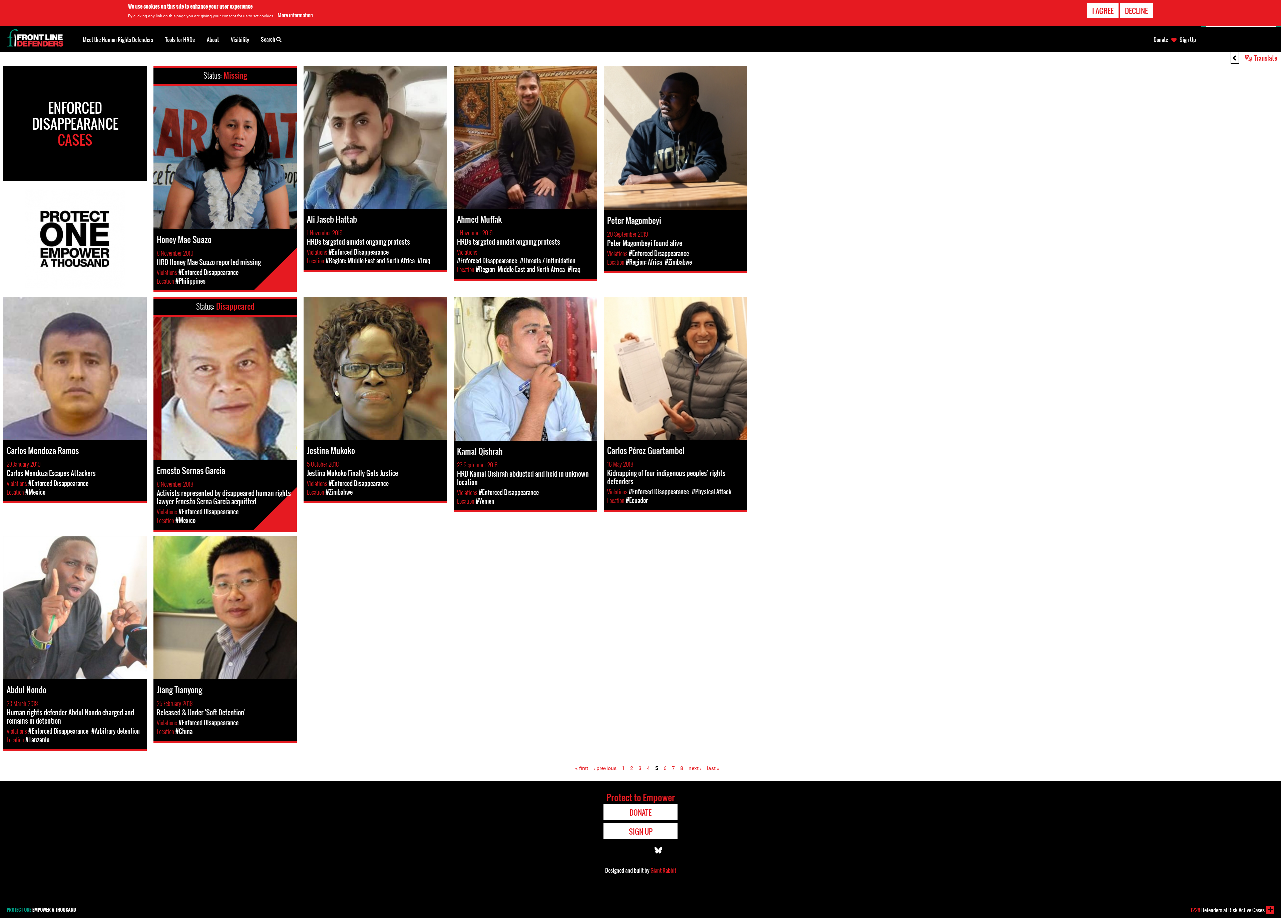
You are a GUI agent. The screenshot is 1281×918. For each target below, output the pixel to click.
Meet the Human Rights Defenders (118, 40)
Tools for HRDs (180, 40)
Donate (1161, 39)
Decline (1136, 10)
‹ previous (604, 768)
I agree (1103, 10)
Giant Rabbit (663, 870)
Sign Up (1188, 39)
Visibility (240, 40)
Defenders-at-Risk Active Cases (1228, 910)
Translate (1265, 57)
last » (713, 768)
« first (581, 768)
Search (268, 39)
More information (295, 15)
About (213, 40)
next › (695, 768)
